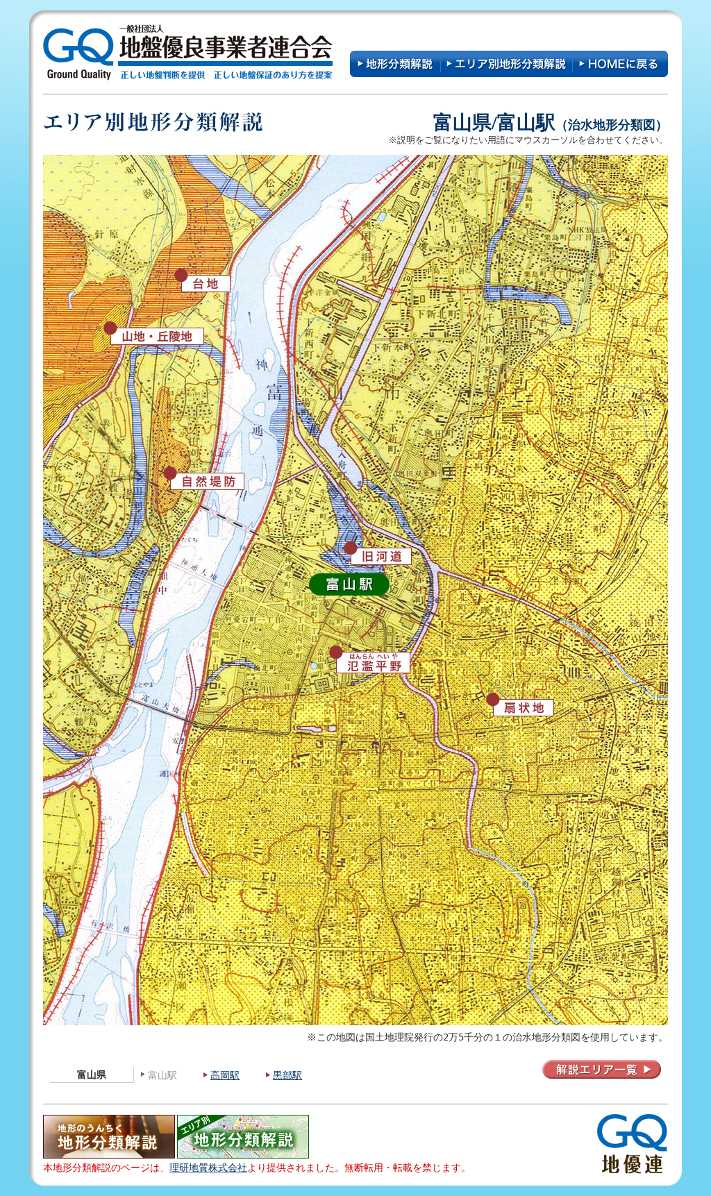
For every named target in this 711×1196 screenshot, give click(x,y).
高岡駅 (225, 1075)
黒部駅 (287, 1075)
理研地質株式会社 (208, 1167)
